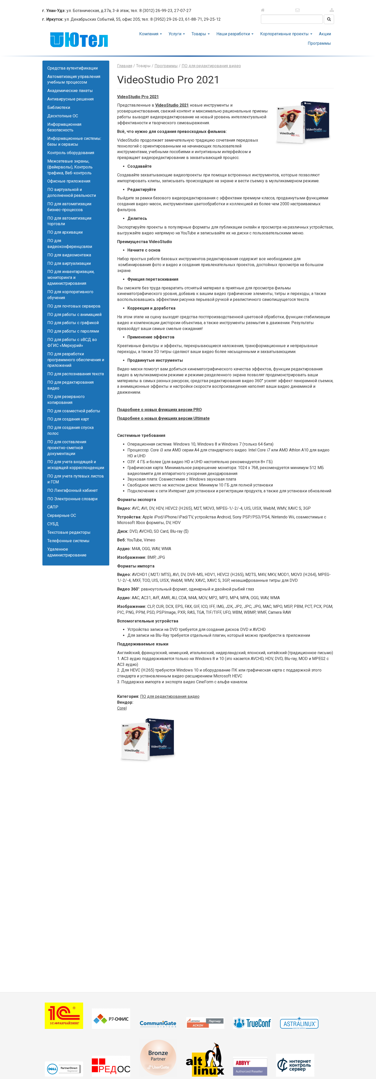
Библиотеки (58, 107)
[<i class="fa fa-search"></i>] (329, 19)
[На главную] (270, 10)
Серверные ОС (61, 515)
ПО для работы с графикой (73, 322)
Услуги (175, 33)
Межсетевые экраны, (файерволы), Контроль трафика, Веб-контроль (70, 167)
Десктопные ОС (62, 115)
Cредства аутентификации (72, 68)
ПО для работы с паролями (73, 331)
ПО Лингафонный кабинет (72, 490)
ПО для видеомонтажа (69, 255)
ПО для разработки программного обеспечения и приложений (75, 359)
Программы (319, 43)
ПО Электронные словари (72, 498)
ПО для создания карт (68, 419)
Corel (122, 708)
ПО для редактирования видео (211, 65)
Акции (325, 33)
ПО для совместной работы (73, 410)
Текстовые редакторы (69, 532)
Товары (199, 33)
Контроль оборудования (70, 152)
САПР (52, 507)
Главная (124, 65)
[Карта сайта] (324, 10)
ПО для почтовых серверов (74, 306)
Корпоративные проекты (285, 33)
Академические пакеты (70, 90)
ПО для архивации (65, 232)
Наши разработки (233, 33)
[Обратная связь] (297, 10)
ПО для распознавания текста (75, 373)
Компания (149, 33)
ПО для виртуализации (69, 263)
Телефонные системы (68, 540)
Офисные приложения (68, 181)
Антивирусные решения (70, 99)
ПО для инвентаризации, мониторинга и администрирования (70, 277)
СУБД (53, 523)
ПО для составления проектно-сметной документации (66, 447)
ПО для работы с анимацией (74, 314)
